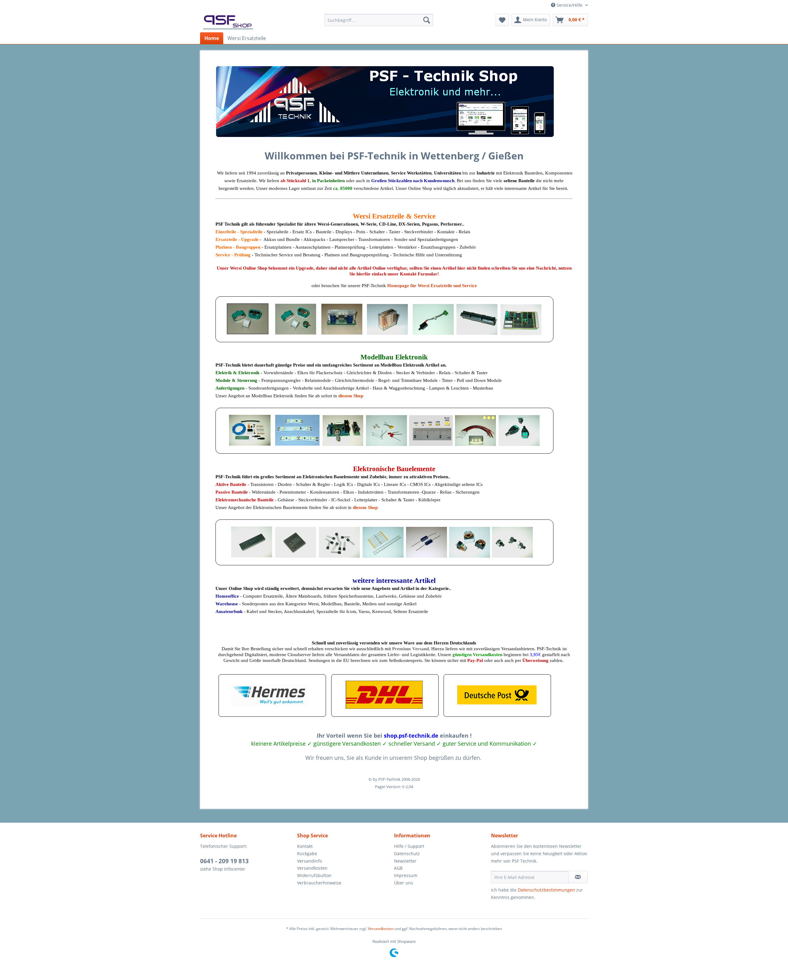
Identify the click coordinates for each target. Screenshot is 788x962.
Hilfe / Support (409, 846)
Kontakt (305, 846)
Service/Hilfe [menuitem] (569, 5)
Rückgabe (307, 853)
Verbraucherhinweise (319, 883)
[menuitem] (378, 20)
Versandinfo (309, 861)
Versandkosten (312, 868)
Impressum (405, 875)
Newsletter (405, 861)
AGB (398, 868)
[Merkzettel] (502, 20)
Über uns (403, 883)
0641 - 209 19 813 (224, 861)
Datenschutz (407, 853)
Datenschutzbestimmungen (546, 890)
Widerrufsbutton (314, 875)
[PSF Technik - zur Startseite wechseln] (228, 21)
